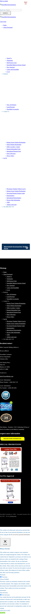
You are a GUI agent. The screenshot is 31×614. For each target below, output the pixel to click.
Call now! (2, 613)
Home (5, 25)
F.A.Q (8, 71)
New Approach (11, 67)
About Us (9, 58)
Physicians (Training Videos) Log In (16, 189)
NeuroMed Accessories (13, 109)
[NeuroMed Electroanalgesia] (15, 5)
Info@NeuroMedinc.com (6, 376)
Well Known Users (12, 62)
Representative (10, 195)
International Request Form (14, 151)
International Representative (14, 198)
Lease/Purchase (11, 107)
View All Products (11, 104)
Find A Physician (11, 153)
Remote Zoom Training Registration (16, 142)
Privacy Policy (10, 156)
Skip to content (4, 1)
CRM (8, 202)
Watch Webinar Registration (14, 144)
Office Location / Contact (13, 147)
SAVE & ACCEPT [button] (5, 610)
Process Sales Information (13, 200)
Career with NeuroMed (13, 69)
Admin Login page (12, 204)
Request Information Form (13, 149)
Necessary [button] (2, 574)
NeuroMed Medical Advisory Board (16, 65)
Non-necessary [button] (4, 592)
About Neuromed (7, 27)
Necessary (4, 577)
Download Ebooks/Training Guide (16, 193)
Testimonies (10, 60)
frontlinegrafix (13, 516)
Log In (5, 158)
